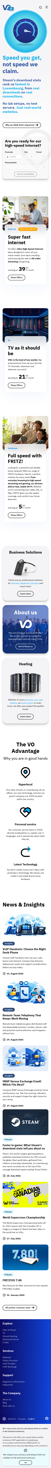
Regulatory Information (14, 1381)
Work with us (9, 1406)
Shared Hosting (10, 1336)
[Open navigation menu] (46, 7)
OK (25, 1463)
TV (4, 1333)
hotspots (34, 583)
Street (39, 152)
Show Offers (16, 277)
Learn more (25, 593)
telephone (24, 583)
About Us (7, 1399)
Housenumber (11, 162)
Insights (9, 943)
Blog (5, 1402)
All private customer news (18, 1307)
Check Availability (25, 174)
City (25, 152)
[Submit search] (40, 7)
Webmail (7, 1357)
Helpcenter (8, 1384)
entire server (27, 703)
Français (22, 1418)
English (31, 1418)
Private (8, 1139)
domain (29, 699)
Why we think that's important (19, 125)
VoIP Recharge (10, 1366)
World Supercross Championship (24, 1217)
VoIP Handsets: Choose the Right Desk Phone (24, 950)
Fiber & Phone (9, 1330)
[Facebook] (46, 1419)
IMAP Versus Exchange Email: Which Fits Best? (22, 1082)
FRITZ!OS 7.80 (12, 1280)
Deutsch (12, 1418)
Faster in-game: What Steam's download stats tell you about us (24, 1146)
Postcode (9, 152)
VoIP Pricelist (9, 1363)
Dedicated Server (11, 1339)
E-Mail (5, 1342)
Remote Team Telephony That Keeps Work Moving (22, 1016)
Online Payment (10, 1360)
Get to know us (25, 646)
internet (15, 583)
